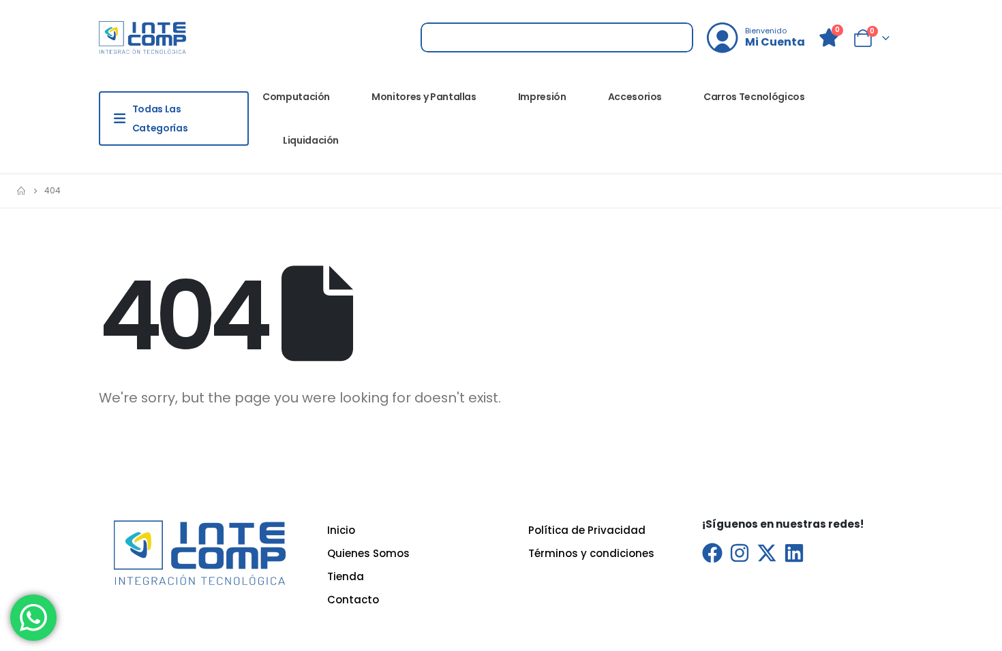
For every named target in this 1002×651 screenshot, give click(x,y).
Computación (296, 97)
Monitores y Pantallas (423, 97)
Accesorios (635, 97)
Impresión (542, 97)
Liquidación (311, 140)
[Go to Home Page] (21, 191)
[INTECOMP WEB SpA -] (142, 37)
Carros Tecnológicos (753, 97)
